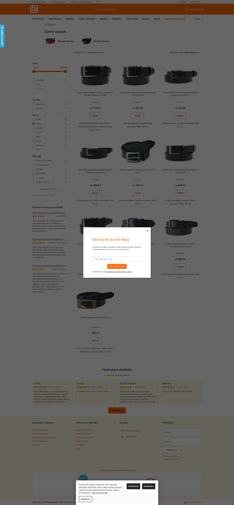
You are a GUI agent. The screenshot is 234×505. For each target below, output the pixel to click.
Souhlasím (148, 486)
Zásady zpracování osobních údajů (119, 272)
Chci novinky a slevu (117, 266)
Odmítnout (133, 486)
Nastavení (85, 499)
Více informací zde (99, 492)
